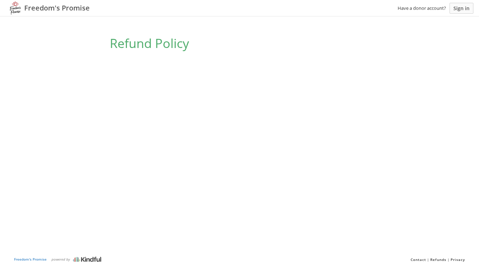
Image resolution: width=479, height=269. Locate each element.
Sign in (461, 8)
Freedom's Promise (30, 259)
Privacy (458, 259)
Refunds (438, 259)
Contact (418, 259)
